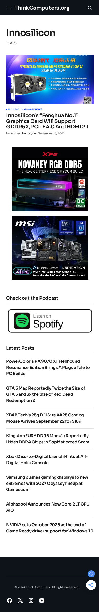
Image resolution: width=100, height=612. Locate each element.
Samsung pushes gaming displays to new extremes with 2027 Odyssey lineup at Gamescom (47, 483)
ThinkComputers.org (41, 8)
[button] (9, 8)
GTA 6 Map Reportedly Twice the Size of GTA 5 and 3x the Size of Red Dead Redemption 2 (45, 394)
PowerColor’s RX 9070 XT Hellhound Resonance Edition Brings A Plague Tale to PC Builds (48, 367)
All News (13, 109)
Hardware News (32, 109)
